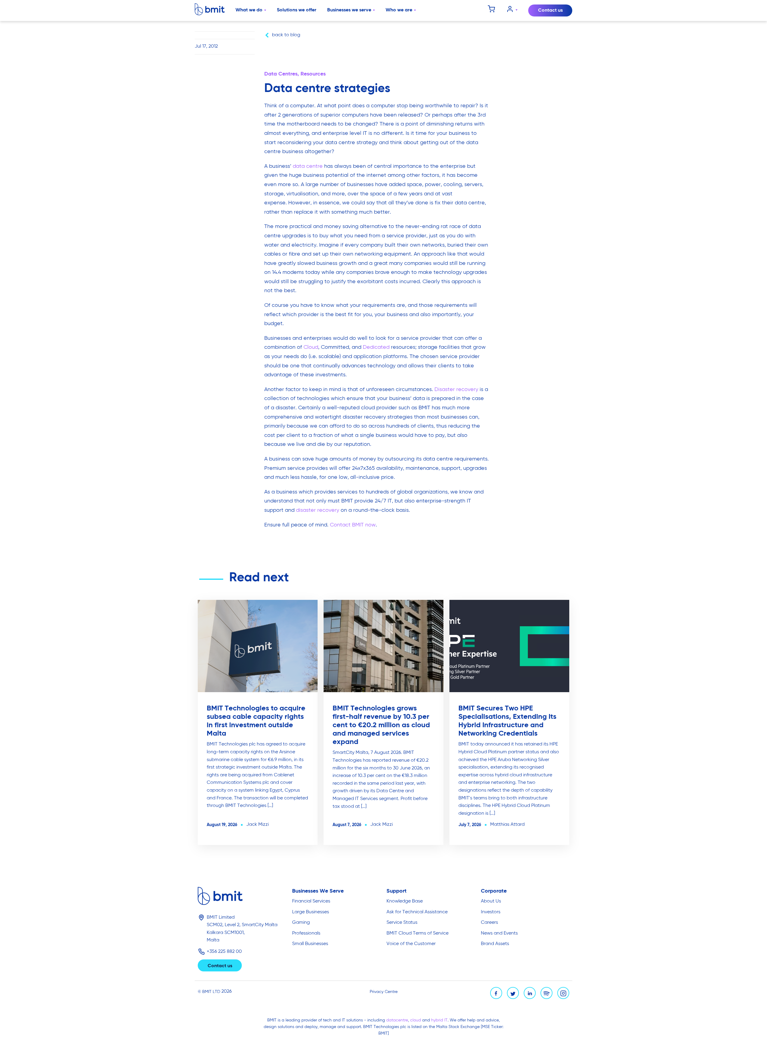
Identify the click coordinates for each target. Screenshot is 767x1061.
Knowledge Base (404, 901)
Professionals (306, 933)
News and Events (499, 933)
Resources (313, 74)
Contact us (550, 10)
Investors (490, 912)
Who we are (399, 10)
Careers (489, 922)
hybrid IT (439, 1020)
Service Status (401, 922)
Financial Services (311, 901)
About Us (491, 901)
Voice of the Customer (411, 943)
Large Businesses (310, 912)
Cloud (311, 347)
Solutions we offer (296, 10)
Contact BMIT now (353, 525)
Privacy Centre (384, 992)
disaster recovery (317, 510)
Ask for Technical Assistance (417, 912)
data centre (308, 166)
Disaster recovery (456, 389)
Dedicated (376, 347)
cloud (416, 1020)
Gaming (301, 922)
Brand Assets (495, 943)
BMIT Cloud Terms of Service (417, 933)
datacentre (397, 1020)
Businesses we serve (349, 10)
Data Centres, (282, 74)
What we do (248, 10)
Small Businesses (310, 943)
